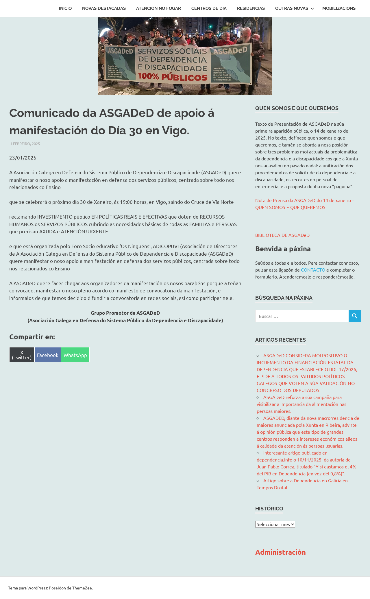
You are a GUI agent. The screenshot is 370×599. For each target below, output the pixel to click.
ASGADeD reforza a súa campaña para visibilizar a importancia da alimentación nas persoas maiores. (301, 404)
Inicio (65, 8)
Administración (280, 551)
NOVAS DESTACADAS (104, 8)
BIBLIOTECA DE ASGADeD (282, 235)
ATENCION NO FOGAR (158, 8)
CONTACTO (313, 269)
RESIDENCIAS (251, 8)
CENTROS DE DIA (209, 8)
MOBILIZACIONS (339, 8)
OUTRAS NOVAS (291, 8)
